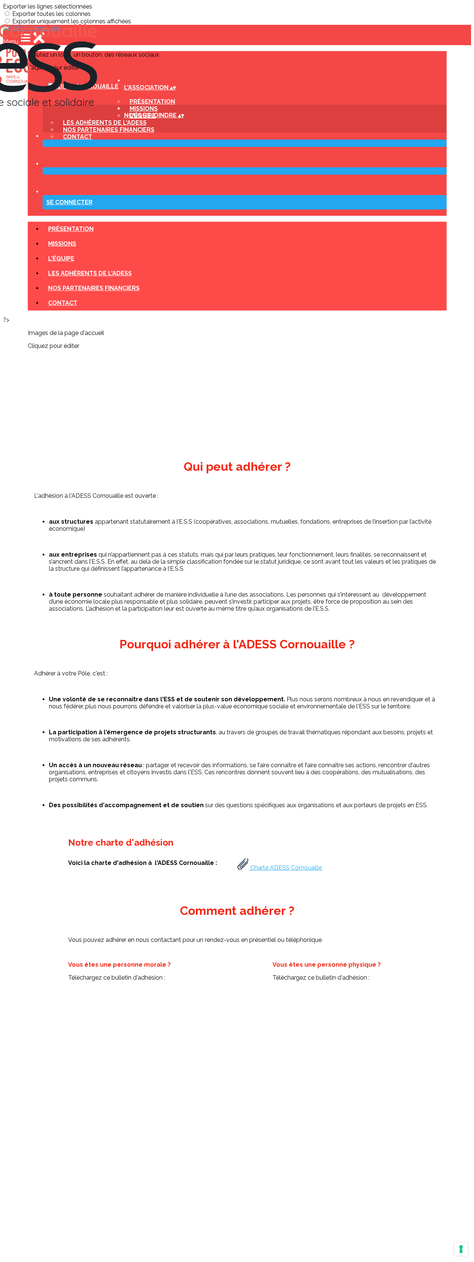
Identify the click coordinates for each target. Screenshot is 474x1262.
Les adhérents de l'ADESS (90, 273)
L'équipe (61, 258)
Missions (62, 243)
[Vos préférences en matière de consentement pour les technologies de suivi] (461, 1249)
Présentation (71, 228)
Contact (77, 136)
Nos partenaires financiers (108, 129)
